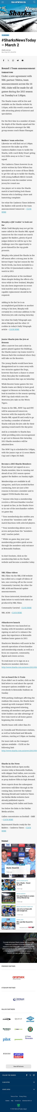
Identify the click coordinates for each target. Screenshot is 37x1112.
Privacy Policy (22, 1096)
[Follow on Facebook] (27, 1075)
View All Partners (18, 1066)
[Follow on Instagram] (34, 1075)
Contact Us (18, 1100)
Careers (7, 1100)
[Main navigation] (3, 2)
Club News (5, 35)
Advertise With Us (27, 1100)
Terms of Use (14, 1096)
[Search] (34, 2)
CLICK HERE (14, 329)
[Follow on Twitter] (30, 1075)
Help (12, 1100)
